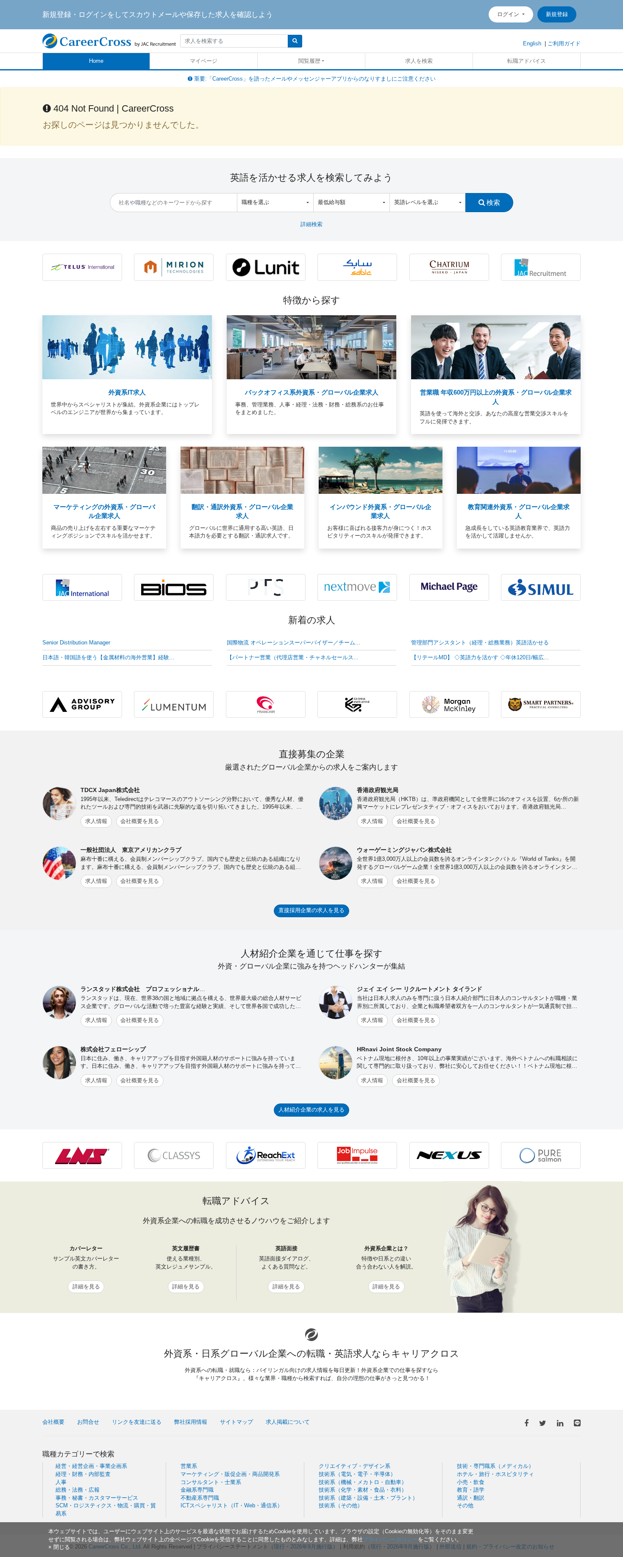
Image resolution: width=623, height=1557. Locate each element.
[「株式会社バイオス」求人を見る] (173, 587)
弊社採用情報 (190, 1422)
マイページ (203, 61)
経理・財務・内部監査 (83, 1474)
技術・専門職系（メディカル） (495, 1466)
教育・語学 (470, 1490)
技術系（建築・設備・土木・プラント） (368, 1498)
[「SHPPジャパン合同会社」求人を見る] (357, 266)
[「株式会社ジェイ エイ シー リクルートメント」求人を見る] (540, 266)
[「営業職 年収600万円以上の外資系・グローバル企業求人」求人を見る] (496, 347)
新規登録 (557, 14)
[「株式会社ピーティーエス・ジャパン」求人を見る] (265, 587)
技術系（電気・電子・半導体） (357, 1474)
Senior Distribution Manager (76, 642)
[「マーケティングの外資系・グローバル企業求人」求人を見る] (104, 470)
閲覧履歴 (309, 61)
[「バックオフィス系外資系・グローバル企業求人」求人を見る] (311, 347)
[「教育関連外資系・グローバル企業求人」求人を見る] (519, 470)
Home (96, 61)
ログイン (509, 14)
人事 (61, 1482)
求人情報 (96, 821)
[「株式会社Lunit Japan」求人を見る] (265, 266)
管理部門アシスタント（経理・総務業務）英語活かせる (480, 642)
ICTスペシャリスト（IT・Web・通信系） (232, 1505)
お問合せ (88, 1422)
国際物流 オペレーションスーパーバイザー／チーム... (293, 642)
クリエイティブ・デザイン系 (354, 1466)
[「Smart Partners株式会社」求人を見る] (540, 704)
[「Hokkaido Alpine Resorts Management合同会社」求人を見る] (449, 266)
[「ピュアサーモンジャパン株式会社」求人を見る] (540, 1155)
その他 (465, 1505)
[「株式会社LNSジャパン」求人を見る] (82, 1155)
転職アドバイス (526, 61)
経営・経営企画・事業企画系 (91, 1466)
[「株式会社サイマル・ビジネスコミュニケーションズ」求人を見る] (540, 587)
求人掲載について (288, 1422)
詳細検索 (311, 224)
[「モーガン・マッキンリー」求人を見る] (449, 704)
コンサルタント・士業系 (211, 1482)
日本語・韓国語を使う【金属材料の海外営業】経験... (108, 657)
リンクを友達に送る (136, 1422)
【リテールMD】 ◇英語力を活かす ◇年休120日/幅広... (480, 657)
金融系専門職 (197, 1490)
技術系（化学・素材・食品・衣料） (363, 1490)
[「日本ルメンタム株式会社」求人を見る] (173, 704)
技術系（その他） (341, 1505)
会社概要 (53, 1422)
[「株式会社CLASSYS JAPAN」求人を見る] (173, 1155)
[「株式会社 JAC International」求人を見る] (82, 587)
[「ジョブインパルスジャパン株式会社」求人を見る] (357, 1155)
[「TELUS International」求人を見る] (82, 266)
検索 (492, 202)
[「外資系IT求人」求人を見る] (127, 347)
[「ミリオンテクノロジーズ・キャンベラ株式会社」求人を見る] (173, 266)
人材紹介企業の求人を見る (311, 1109)
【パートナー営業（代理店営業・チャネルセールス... (293, 657)
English (532, 43)
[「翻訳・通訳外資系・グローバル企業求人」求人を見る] (242, 470)
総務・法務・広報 (78, 1490)
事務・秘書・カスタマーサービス (97, 1498)
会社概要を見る (139, 821)
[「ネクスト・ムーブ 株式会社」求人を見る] (357, 587)
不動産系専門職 (200, 1498)
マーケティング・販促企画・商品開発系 (230, 1474)
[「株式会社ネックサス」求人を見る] (449, 1155)
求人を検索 (419, 61)
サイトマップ (236, 1422)
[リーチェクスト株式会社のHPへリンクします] (265, 1155)
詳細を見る (86, 1286)
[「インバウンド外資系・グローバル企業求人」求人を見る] (380, 470)
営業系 (189, 1466)
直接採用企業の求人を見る (311, 910)
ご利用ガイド (564, 43)
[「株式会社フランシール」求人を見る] (265, 704)
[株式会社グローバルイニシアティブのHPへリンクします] (357, 704)
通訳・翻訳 (470, 1498)
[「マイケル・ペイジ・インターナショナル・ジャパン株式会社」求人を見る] (449, 587)
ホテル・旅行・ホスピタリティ (495, 1474)
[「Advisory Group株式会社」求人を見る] (82, 704)
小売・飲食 (470, 1482)
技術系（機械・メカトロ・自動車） (363, 1482)
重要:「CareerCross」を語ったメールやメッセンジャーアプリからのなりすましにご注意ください (314, 79)
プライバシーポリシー (390, 1539)
